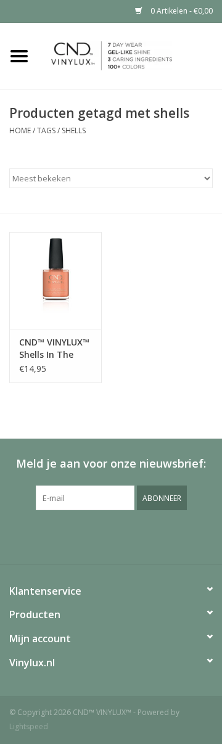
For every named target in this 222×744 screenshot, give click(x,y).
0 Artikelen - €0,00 (181, 11)
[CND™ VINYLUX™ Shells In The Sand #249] (55, 280)
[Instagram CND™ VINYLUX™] (122, 535)
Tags (46, 130)
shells (74, 130)
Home (20, 130)
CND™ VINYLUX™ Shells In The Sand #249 (54, 348)
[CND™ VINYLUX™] (130, 54)
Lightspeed (28, 726)
